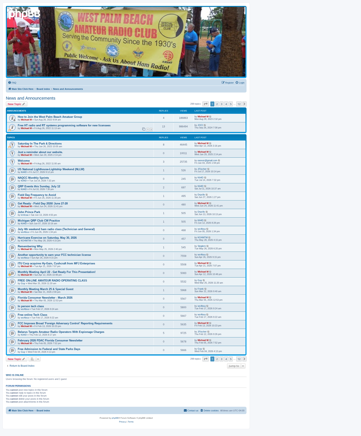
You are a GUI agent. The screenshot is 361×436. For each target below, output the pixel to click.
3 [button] (221, 104)
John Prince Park (29, 212)
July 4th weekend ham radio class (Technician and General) (56, 229)
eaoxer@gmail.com (207, 160)
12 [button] (239, 104)
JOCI (200, 125)
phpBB (115, 418)
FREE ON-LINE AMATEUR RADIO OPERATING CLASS (52, 280)
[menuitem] (12, 82)
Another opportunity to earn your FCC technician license (54, 254)
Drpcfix (201, 194)
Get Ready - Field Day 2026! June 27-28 (43, 203)
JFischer (202, 169)
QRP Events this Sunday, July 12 (39, 186)
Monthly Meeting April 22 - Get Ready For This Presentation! (56, 272)
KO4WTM (26, 240)
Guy (23, 283)
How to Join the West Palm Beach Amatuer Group (50, 116)
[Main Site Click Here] (25, 13)
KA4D (24, 172)
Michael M (26, 119)
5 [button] (230, 104)
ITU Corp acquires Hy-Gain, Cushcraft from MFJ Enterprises (56, 263)
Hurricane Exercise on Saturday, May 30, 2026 (47, 237)
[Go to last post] (210, 116)
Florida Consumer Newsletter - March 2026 (45, 297)
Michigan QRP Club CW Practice (39, 220)
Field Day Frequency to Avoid (37, 194)
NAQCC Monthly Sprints (33, 177)
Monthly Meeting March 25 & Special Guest (45, 289)
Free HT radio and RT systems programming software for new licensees (64, 125)
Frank (201, 289)
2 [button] (217, 104)
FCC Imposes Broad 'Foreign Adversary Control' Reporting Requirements (65, 323)
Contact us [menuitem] (192, 410)
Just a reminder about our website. (40, 152)
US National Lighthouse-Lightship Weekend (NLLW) (51, 169)
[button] (205, 103)
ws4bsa (25, 232)
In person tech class (31, 306)
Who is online (15, 375)
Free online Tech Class (32, 314)
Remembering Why (30, 246)
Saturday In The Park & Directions (40, 143)
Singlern (202, 246)
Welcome (24, 160)
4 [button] (226, 104)
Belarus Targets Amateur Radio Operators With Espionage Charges (61, 331)
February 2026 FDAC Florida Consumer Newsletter (50, 340)
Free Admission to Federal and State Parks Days (49, 349)
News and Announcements (30, 98)
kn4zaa (24, 215)
